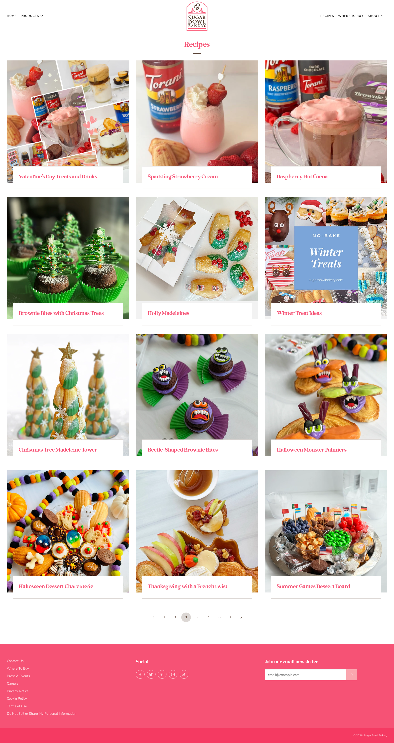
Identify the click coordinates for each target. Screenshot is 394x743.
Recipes (327, 16)
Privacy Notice (18, 691)
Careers (12, 683)
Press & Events (18, 676)
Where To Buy (350, 16)
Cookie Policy (17, 698)
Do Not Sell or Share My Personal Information (41, 713)
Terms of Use (17, 706)
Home (12, 16)
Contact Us (15, 661)
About (373, 16)
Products (30, 16)
